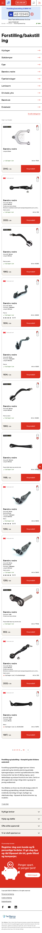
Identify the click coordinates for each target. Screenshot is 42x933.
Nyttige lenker (8, 811)
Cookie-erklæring (7, 898)
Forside (3, 23)
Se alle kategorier (34, 114)
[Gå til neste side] (28, 750)
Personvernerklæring (8, 894)
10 (23, 750)
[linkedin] (16, 907)
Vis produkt (31, 169)
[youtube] (9, 907)
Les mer (6, 804)
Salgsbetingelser (6, 901)
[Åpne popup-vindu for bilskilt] (8, 3)
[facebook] (3, 907)
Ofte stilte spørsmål (10, 826)
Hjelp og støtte (8, 819)
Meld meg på (32, 875)
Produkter (9, 23)
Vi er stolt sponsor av (11, 833)
